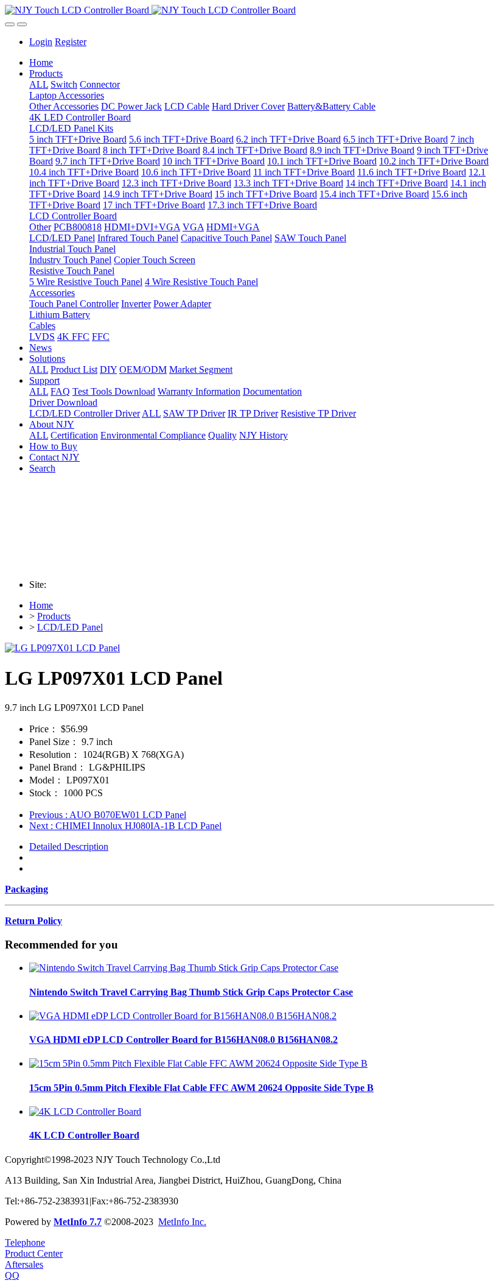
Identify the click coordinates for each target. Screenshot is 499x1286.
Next (125, 826)
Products (54, 616)
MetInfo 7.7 (78, 1222)
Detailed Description (68, 846)
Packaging (26, 889)
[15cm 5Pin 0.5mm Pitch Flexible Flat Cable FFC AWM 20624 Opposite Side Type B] (198, 1063)
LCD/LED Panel (70, 627)
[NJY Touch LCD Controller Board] (249, 10)
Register (70, 42)
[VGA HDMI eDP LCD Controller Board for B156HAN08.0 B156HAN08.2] (183, 1016)
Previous (107, 815)
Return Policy (33, 921)
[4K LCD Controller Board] (85, 1111)
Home (41, 62)
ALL (38, 84)
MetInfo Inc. (182, 1222)
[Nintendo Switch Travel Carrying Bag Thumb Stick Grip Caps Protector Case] (183, 968)
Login (40, 42)
